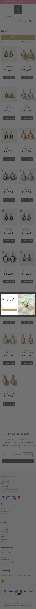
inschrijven (9, 310)
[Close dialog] (34, 294)
